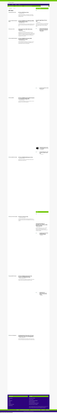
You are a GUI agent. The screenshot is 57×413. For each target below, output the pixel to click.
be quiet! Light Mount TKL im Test (41, 21)
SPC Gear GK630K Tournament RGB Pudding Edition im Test (25, 39)
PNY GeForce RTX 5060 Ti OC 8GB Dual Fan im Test (44, 88)
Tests (9, 4)
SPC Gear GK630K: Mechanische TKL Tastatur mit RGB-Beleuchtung (25, 277)
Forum (19, 4)
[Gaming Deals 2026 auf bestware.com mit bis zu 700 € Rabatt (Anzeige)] (42, 218)
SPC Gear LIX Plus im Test (23, 216)
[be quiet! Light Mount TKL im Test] (42, 14)
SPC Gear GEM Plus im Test (23, 12)
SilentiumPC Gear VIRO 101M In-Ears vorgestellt (25, 30)
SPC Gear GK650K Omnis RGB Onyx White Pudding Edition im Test (26, 21)
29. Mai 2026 (41, 295)
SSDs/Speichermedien (11, 404)
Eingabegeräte (10, 400)
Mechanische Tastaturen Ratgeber (33, 404)
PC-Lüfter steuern (31, 399)
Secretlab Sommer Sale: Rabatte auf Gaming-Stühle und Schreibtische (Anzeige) (44, 234)
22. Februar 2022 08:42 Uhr (22, 31)
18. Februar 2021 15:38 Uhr (22, 217)
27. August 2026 (38, 22)
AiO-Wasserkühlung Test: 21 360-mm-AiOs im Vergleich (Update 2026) (44, 153)
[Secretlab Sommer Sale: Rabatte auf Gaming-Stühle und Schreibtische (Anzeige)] (37, 262)
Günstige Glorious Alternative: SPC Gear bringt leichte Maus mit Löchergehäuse (26, 336)
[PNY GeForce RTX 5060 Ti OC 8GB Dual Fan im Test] (37, 116)
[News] (13, 32)
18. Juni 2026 (41, 235)
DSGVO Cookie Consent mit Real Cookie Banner (6, 412)
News (12, 4)
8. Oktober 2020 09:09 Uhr (22, 337)
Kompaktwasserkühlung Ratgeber (33, 400)
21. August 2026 (41, 149)
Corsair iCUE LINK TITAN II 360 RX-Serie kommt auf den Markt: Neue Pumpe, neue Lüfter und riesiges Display (44, 29)
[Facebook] (48, 0)
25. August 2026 (41, 31)
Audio (9, 399)
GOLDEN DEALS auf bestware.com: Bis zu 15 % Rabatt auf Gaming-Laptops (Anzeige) (43, 293)
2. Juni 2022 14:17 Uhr (21, 13)
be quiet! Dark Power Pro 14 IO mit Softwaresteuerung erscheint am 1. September (44, 148)
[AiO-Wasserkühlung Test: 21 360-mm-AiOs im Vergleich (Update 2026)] (37, 180)
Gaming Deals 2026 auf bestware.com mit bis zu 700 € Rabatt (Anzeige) (41, 224)
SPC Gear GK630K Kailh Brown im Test (25, 157)
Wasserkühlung (10, 405)
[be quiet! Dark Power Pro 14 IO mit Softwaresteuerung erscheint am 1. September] (37, 148)
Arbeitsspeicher (11, 398)
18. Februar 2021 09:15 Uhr (22, 278)
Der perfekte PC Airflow (32, 398)
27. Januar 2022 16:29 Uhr (22, 40)
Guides (16, 4)
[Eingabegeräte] (13, 15)
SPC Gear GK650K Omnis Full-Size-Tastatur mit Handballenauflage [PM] (26, 98)
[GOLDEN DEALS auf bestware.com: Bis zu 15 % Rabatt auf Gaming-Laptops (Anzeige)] (37, 321)
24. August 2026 (41, 89)
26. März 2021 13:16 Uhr (22, 158)
